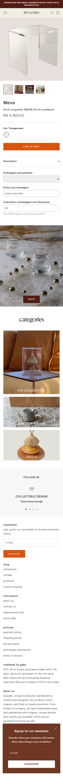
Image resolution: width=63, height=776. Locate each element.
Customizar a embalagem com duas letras (26, 202)
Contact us (9, 606)
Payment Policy (12, 632)
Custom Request (12, 586)
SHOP (31, 299)
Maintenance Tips (13, 612)
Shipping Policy (12, 637)
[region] (31, 495)
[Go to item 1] (8, 89)
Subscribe (31, 764)
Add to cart (31, 146)
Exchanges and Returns (17, 649)
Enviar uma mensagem (16, 187)
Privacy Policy (11, 643)
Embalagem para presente (17, 173)
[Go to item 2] (19, 89)
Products (8, 580)
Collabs (7, 575)
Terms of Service (13, 655)
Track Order (9, 618)
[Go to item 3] (29, 89)
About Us (8, 600)
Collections (10, 569)
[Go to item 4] (40, 89)
